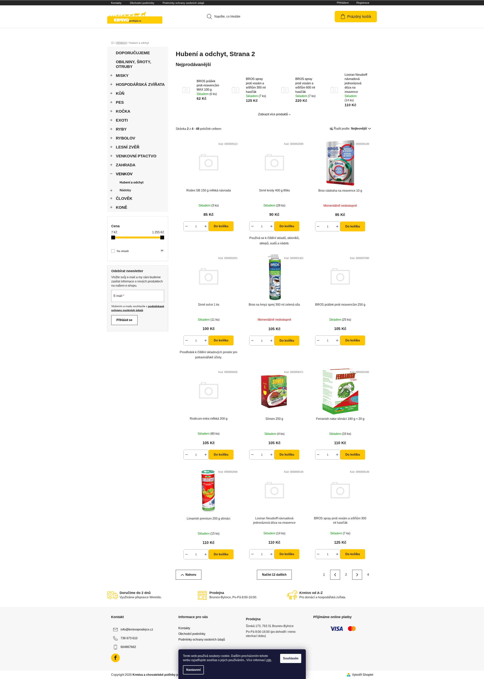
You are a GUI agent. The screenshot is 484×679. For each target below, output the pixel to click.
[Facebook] (115, 657)
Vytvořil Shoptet (362, 674)
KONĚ (121, 207)
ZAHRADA (125, 165)
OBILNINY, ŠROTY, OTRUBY (133, 64)
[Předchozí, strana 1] (335, 575)
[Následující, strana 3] (357, 575)
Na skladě (140, 251)
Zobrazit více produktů (273, 114)
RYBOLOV (125, 138)
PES (120, 102)
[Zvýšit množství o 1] (205, 226)
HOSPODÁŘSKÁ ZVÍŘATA (140, 84)
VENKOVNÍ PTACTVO (136, 156)
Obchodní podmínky (142, 2)
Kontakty (116, 2)
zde (268, 660)
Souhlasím (290, 658)
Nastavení (193, 669)
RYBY (121, 129)
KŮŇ (120, 93)
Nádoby (125, 190)
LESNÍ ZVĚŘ (127, 147)
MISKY (122, 75)
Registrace (362, 2)
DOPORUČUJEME (133, 53)
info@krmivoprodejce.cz (137, 629)
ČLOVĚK (124, 198)
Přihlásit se (124, 320)
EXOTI (122, 120)
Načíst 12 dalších (274, 574)
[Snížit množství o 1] (186, 226)
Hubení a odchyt (131, 182)
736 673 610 (129, 638)
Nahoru (190, 574)
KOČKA (123, 111)
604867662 (128, 647)
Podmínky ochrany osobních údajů (183, 2)
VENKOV (124, 174)
